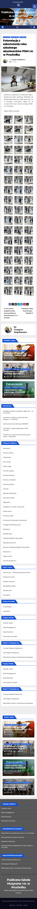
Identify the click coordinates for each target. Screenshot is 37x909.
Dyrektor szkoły (8, 623)
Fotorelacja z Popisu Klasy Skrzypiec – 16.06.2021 (27, 311)
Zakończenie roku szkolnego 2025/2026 (14, 391)
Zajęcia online (7, 556)
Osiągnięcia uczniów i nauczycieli (13, 507)
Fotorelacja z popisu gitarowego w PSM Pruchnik (14, 787)
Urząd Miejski (7, 606)
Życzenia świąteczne (9, 560)
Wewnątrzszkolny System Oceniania (12, 837)
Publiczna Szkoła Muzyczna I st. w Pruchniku (18, 883)
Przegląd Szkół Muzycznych (12, 525)
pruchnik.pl (6, 611)
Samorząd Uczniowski (10, 636)
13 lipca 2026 (10, 732)
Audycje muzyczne (9, 581)
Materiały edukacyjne (9, 493)
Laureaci (6, 489)
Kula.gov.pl (6, 595)
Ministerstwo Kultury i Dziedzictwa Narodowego (18, 657)
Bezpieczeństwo (8, 453)
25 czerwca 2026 (11, 751)
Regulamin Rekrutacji (8, 841)
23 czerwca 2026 (11, 770)
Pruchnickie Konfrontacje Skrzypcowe (15, 520)
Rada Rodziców (8, 632)
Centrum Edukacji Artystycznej (12, 648)
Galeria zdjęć (14, 37)
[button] (35, 6)
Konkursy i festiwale (9, 480)
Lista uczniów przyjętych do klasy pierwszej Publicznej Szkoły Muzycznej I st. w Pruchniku (11, 313)
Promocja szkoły (8, 516)
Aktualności (7, 37)
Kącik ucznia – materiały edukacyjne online (16, 572)
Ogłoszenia (15, 350)
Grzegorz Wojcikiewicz (18, 59)
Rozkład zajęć (7, 533)
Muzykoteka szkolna (9, 586)
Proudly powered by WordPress (10, 901)
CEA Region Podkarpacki (11, 652)
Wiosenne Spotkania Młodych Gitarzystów (16, 547)
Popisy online (7, 511)
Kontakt (25, 905)
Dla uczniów (7, 462)
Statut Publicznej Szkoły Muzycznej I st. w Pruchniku (17, 833)
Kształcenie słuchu (9, 577)
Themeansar (32, 901)
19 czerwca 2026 (11, 789)
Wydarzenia (23, 37)
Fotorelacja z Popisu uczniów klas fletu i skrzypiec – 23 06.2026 (15, 373)
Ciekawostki (7, 457)
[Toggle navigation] (17, 27)
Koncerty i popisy (25, 369)
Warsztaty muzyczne (9, 542)
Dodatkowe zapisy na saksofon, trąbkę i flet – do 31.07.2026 (17, 355)
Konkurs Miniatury (8, 475)
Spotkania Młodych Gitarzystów (13, 538)
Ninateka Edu (7, 590)
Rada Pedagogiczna (9, 627)
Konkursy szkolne (8, 484)
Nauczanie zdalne (8, 498)
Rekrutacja (23, 350)
